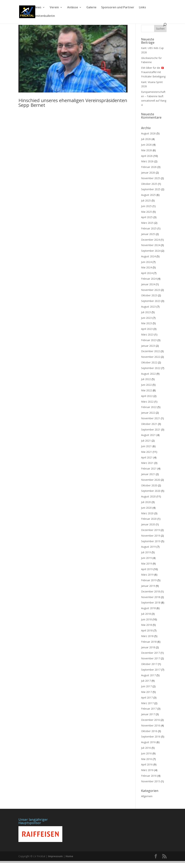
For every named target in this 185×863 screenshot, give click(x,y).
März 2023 (147, 334)
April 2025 (147, 217)
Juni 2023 (146, 318)
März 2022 (147, 401)
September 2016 (150, 736)
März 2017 (147, 703)
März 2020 (147, 513)
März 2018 (147, 636)
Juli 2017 (146, 680)
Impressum (55, 856)
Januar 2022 (148, 412)
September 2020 (150, 491)
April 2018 (147, 630)
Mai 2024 (146, 267)
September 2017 (150, 669)
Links (142, 7)
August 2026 (148, 133)
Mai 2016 (146, 759)
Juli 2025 (146, 200)
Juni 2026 (146, 144)
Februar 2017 (149, 708)
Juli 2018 (146, 613)
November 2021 (150, 418)
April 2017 (147, 697)
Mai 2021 (146, 452)
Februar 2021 (149, 468)
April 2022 (147, 396)
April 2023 (147, 329)
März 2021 (147, 463)
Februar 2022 (149, 407)
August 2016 (148, 742)
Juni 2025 (146, 206)
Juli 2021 (146, 440)
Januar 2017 (148, 714)
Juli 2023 (146, 312)
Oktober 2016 (149, 731)
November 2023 (150, 290)
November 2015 (150, 781)
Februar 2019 (149, 580)
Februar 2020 (149, 518)
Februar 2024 (149, 278)
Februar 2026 (149, 167)
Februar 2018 (149, 641)
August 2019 (148, 546)
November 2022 (150, 357)
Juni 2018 (146, 619)
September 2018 (150, 602)
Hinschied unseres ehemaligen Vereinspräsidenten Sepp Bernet (72, 102)
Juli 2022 (146, 379)
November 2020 (150, 479)
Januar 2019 (148, 586)
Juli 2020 (146, 502)
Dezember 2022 (150, 351)
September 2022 (150, 368)
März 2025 (147, 222)
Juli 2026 (146, 139)
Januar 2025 (148, 234)
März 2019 (147, 574)
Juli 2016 (146, 747)
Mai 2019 (146, 563)
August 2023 (148, 306)
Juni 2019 (146, 558)
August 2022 (148, 373)
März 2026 (147, 161)
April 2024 (147, 273)
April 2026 (147, 156)
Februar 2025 (149, 228)
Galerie (91, 7)
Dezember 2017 (150, 652)
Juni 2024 (146, 262)
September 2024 (150, 250)
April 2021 (147, 457)
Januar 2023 (148, 345)
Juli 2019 (146, 552)
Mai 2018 (146, 625)
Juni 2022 (146, 384)
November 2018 (150, 597)
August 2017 (148, 675)
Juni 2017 (146, 686)
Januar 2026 (148, 172)
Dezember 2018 (150, 591)
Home (69, 856)
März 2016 (147, 770)
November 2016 (150, 725)
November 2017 (150, 658)
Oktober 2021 (149, 424)
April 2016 (147, 764)
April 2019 (147, 569)
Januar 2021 (148, 474)
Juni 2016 (146, 753)
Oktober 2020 (149, 485)
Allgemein (146, 796)
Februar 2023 (149, 340)
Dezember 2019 (150, 530)
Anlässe (72, 7)
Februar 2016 (149, 775)
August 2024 (148, 256)
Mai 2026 (146, 150)
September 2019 (150, 541)
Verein (54, 7)
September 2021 (150, 429)
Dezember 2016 (150, 720)
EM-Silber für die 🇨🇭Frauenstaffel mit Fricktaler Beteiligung (153, 72)
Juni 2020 (146, 507)
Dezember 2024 (150, 239)
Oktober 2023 (149, 295)
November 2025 (150, 178)
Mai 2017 (146, 692)
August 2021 (148, 435)
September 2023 (150, 301)
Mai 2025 (146, 211)
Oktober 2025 (149, 184)
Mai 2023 (146, 323)
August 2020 (148, 496)
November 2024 (150, 245)
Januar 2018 (148, 647)
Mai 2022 (146, 390)
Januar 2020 (148, 524)
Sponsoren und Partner (117, 7)
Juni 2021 (146, 446)
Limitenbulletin (44, 16)
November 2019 (150, 535)
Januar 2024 (148, 284)
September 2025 (150, 189)
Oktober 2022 (149, 362)
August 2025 (148, 195)
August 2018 (148, 608)
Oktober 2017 (149, 664)
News (37, 7)
